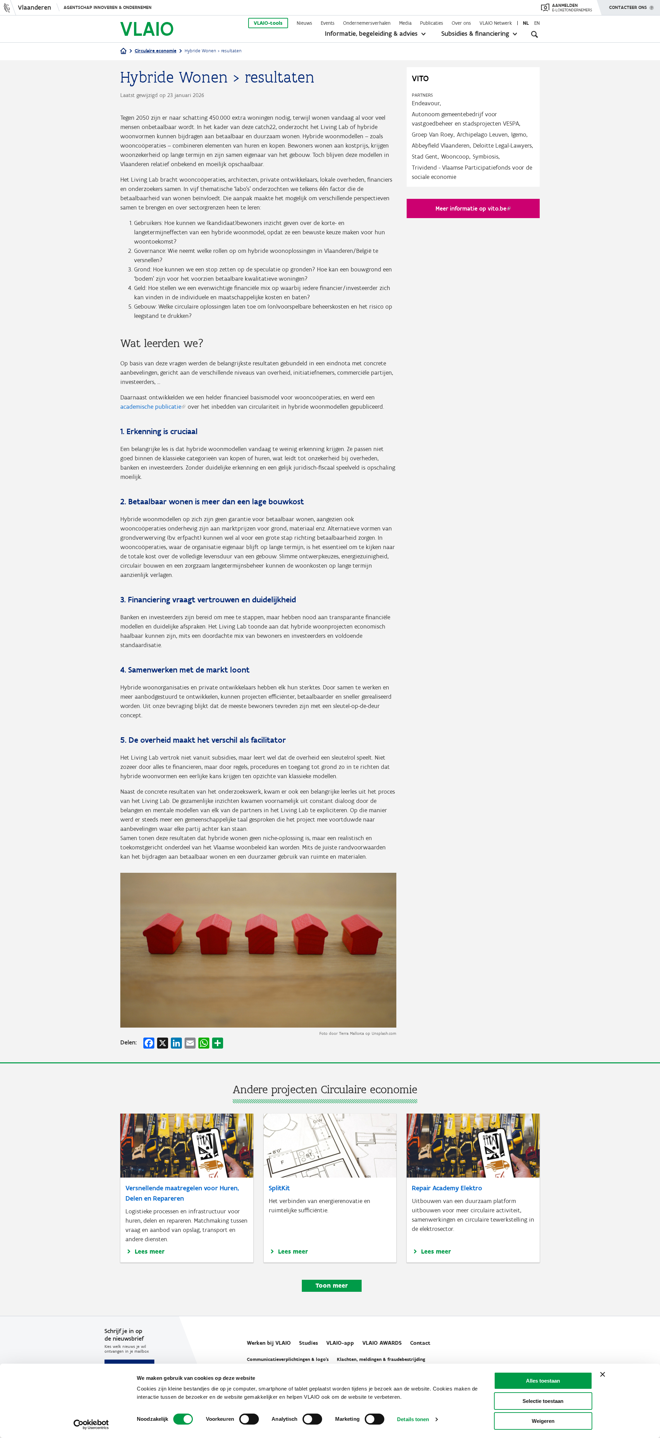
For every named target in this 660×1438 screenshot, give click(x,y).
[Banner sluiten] (602, 1374)
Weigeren (543, 1421)
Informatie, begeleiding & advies (371, 33)
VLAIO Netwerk (496, 23)
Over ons (461, 23)
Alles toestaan (543, 1381)
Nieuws (304, 23)
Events (327, 23)
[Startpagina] (123, 51)
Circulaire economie (155, 51)
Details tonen (413, 1419)
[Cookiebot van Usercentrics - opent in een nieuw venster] (91, 1424)
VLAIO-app (340, 1343)
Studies (308, 1343)
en (537, 23)
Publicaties (431, 23)
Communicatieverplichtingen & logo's (288, 1359)
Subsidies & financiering (475, 33)
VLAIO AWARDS (382, 1343)
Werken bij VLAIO (269, 1343)
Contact (420, 1343)
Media (405, 23)
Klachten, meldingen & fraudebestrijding (381, 1359)
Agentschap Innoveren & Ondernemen (108, 7)
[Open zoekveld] (534, 34)
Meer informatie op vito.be (471, 208)
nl (526, 23)
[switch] (249, 1419)
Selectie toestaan (542, 1401)
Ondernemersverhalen (366, 23)
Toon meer (332, 1285)
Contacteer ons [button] (628, 7)
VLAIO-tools (268, 23)
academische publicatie (150, 406)
